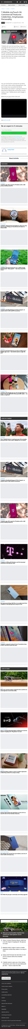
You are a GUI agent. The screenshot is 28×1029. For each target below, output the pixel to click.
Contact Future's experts (7, 986)
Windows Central (5, 1017)
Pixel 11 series (22, 5)
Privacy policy (4, 989)
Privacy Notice (18, 138)
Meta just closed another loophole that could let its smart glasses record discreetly (13, 934)
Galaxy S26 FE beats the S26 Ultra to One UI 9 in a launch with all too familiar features (14, 956)
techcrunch (7, 120)
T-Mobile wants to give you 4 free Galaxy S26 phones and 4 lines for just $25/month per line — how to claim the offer (14, 964)
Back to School (11, 5)
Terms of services (16, 136)
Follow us (17, 26)
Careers (3, 997)
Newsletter (24, 26)
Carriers (7, 8)
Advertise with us (5, 1012)
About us (3, 1006)
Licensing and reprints (6, 1015)
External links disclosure (7, 1003)
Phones (3, 8)
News (3, 22)
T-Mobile (13, 8)
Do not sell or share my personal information (11, 1020)
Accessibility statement (7, 995)
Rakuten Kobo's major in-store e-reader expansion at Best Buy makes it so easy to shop (14, 949)
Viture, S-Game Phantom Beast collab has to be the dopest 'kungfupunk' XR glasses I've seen (14, 942)
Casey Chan (9, 22)
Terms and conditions (6, 983)
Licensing (4, 1000)
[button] (26, 2)
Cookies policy (5, 992)
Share (4, 26)
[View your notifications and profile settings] (17, 2)
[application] (14, 108)
